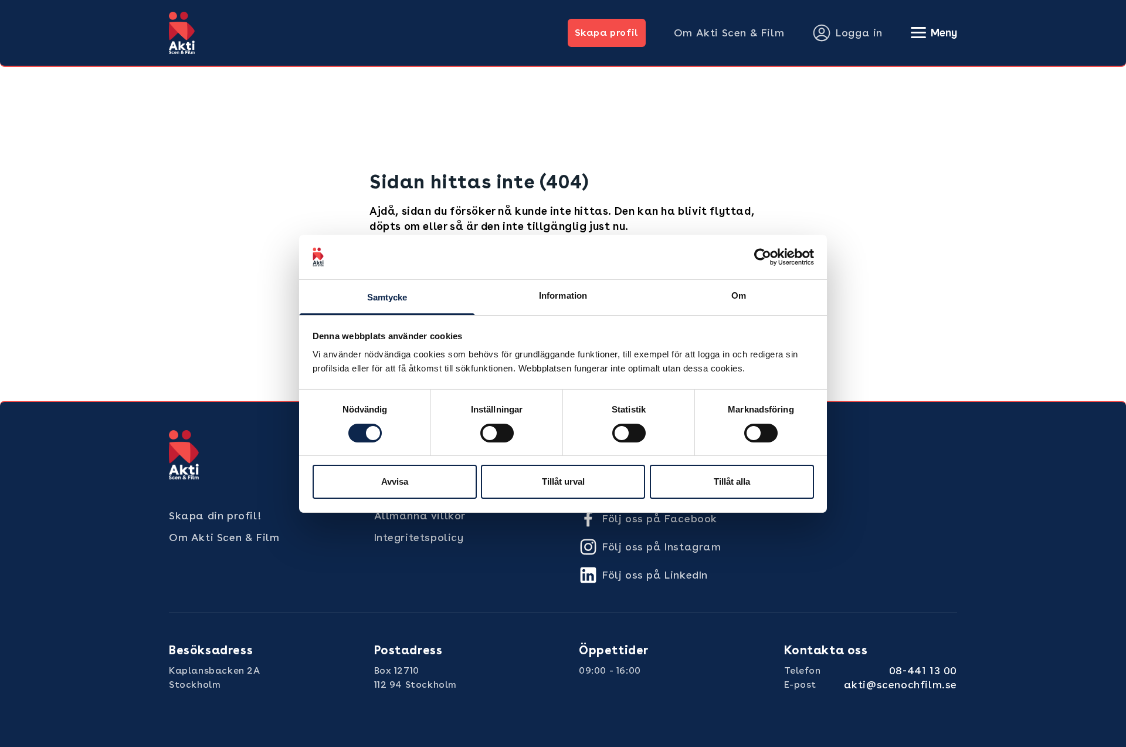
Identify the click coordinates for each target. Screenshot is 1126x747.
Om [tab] (738, 295)
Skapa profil (607, 32)
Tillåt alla (732, 481)
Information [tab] (563, 295)
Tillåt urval (563, 481)
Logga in (859, 32)
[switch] (497, 433)
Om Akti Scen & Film (729, 32)
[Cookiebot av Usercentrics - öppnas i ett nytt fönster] (762, 257)
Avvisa (394, 481)
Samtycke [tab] (387, 297)
